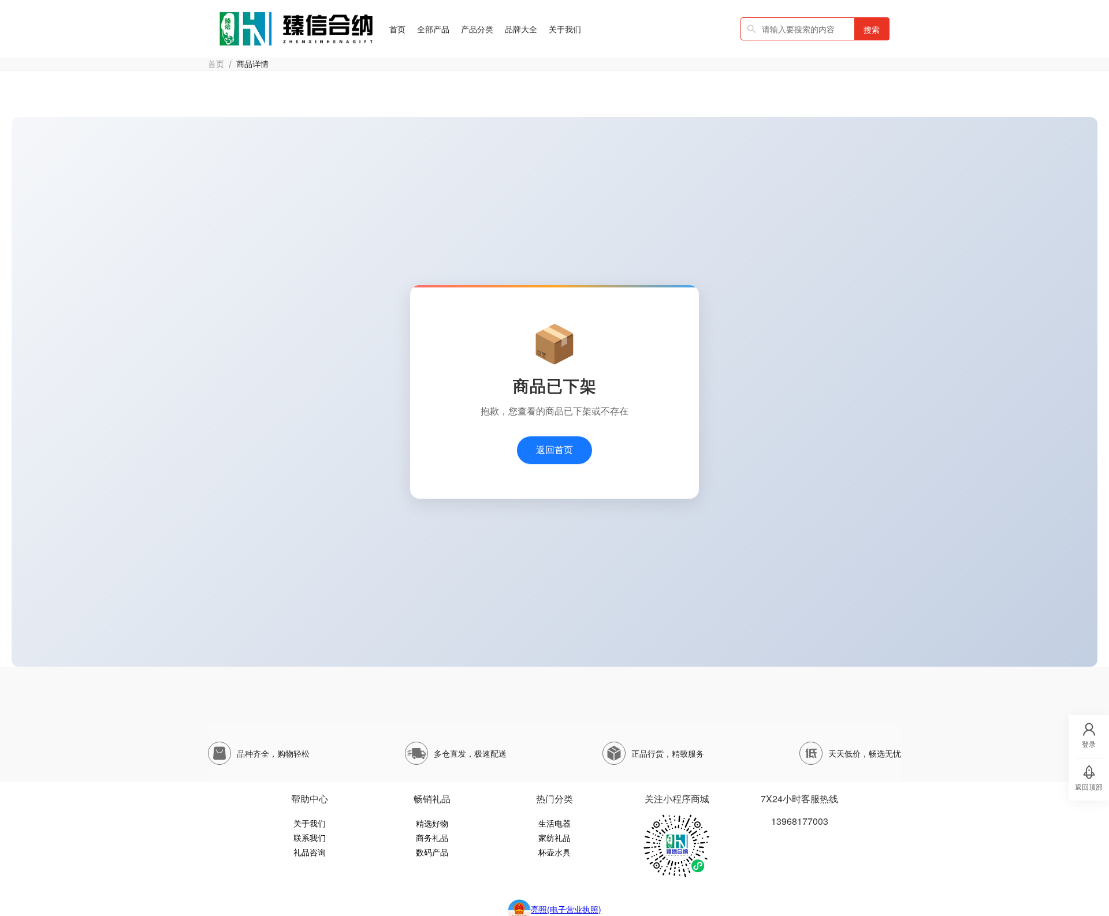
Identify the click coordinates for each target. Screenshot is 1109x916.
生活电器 (554, 823)
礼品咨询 (309, 852)
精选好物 (432, 823)
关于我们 (309, 823)
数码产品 (432, 852)
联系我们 (309, 837)
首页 (216, 64)
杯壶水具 (554, 852)
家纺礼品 (554, 837)
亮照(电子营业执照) (566, 909)
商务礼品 (432, 837)
